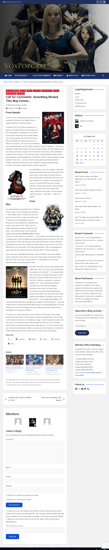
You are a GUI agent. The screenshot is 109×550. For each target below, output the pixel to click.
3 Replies (24, 108)
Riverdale (41, 382)
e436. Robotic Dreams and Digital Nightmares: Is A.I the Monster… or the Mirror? (88, 179)
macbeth (22, 382)
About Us (73, 76)
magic (26, 382)
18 (77, 156)
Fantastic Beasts (48, 380)
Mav (25, 105)
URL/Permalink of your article (14, 526)
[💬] (18, 419)
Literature (37, 90)
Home (9, 76)
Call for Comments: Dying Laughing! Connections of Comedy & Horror (54, 368)
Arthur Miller (12, 380)
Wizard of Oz (37, 385)
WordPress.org (80, 106)
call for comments (34, 380)
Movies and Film (47, 90)
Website (8, 486)
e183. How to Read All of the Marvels (51, 399)
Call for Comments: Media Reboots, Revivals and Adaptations (34, 368)
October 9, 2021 (13, 108)
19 (81, 156)
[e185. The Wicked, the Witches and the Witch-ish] (15, 360)
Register (78, 94)
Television (21, 93)
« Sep (77, 163)
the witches (17, 385)
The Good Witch (10, 385)
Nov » (82, 163)
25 (77, 160)
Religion (56, 90)
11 (77, 152)
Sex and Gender (11, 93)
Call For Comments (12, 90)
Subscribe (82, 333)
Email (8, 477)
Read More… (88, 302)
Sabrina (46, 382)
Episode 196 (81, 349)
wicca (23, 385)
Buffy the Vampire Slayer (22, 380)
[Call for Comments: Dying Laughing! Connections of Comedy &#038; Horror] (54, 360)
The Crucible (57, 382)
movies (36, 382)
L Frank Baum (16, 382)
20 (86, 156)
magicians (31, 382)
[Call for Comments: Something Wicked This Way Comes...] (16, 185)
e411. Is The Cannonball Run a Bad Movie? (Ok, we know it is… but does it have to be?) (89, 240)
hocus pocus (9, 382)
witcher (27, 385)
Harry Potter (56, 380)
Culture (22, 90)
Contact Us (89, 76)
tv (21, 385)
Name (8, 467)
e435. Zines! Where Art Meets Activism (88, 190)
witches (32, 385)
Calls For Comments (41, 76)
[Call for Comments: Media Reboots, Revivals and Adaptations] (35, 360)
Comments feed (80, 103)
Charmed (41, 380)
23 (98, 156)
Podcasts (21, 76)
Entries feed (79, 100)
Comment (10, 439)
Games (58, 76)
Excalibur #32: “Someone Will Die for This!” (20, 399)
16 (98, 152)
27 (86, 160)
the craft (51, 382)
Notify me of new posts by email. (19, 500)
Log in (77, 97)
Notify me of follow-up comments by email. (23, 495)
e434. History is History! (83, 198)
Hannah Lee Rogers (14, 105)
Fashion (29, 90)
